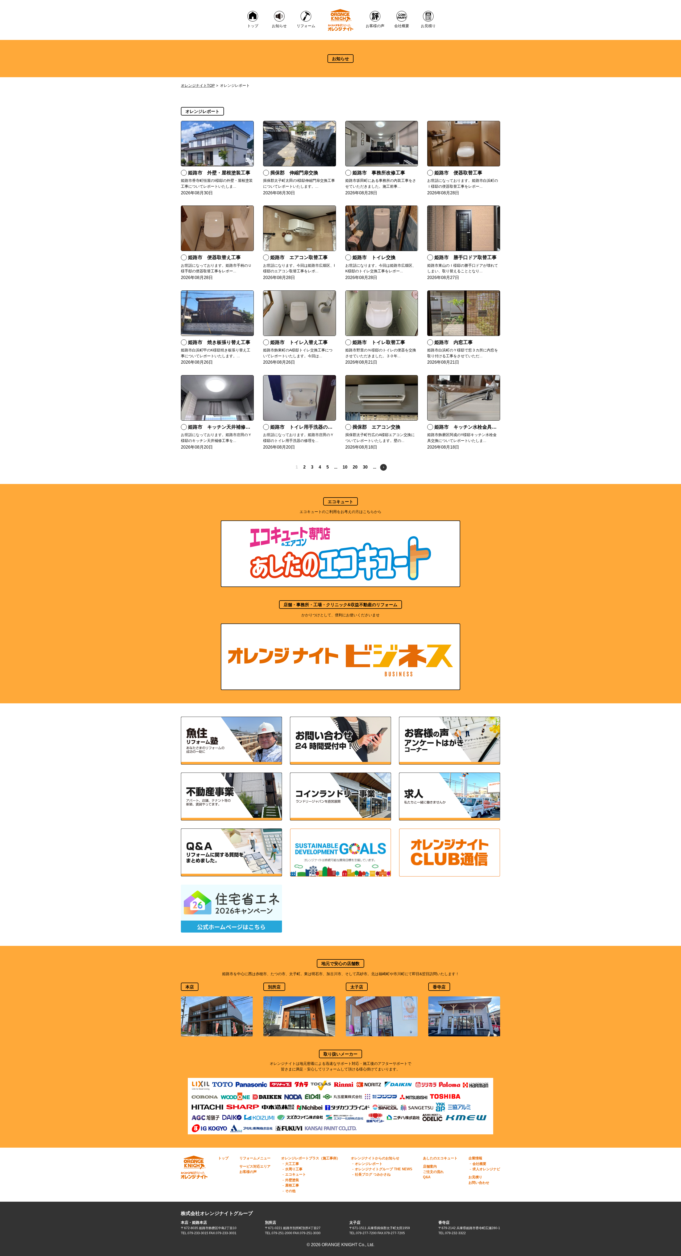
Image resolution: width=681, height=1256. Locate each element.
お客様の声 (248, 1172)
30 (365, 467)
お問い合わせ (478, 1183)
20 (355, 467)
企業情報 (475, 1158)
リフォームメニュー (255, 1158)
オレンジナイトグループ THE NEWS (383, 1169)
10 (345, 467)
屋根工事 (292, 1185)
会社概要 (479, 1164)
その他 (290, 1191)
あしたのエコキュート (440, 1158)
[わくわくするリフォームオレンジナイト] (341, 20)
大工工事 (292, 1164)
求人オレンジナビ (486, 1169)
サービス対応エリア (255, 1166)
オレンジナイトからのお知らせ (375, 1158)
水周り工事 (293, 1169)
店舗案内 (430, 1166)
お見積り (475, 1177)
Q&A (426, 1177)
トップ (223, 1158)
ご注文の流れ (433, 1172)
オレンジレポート (369, 1164)
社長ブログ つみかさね (373, 1174)
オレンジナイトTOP (198, 85)
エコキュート (295, 1174)
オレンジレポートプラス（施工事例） (310, 1158)
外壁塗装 (292, 1180)
